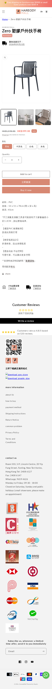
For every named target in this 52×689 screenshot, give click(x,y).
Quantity (6, 154)
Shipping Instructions (16, 413)
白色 (31, 146)
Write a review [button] (26, 320)
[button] (3, 12)
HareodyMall (22, 684)
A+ (41, 12)
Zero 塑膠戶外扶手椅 (21, 19)
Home (5, 19)
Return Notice (12, 420)
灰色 (43, 146)
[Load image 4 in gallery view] (43, 117)
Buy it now (26, 190)
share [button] (7, 274)
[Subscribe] (43, 651)
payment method (13, 407)
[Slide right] (49, 111)
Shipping (5, 134)
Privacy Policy (12, 432)
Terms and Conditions (11, 440)
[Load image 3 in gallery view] (26, 117)
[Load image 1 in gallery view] (9, 117)
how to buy (11, 401)
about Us (10, 394)
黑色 (7, 146)
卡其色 (19, 146)
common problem (14, 426)
